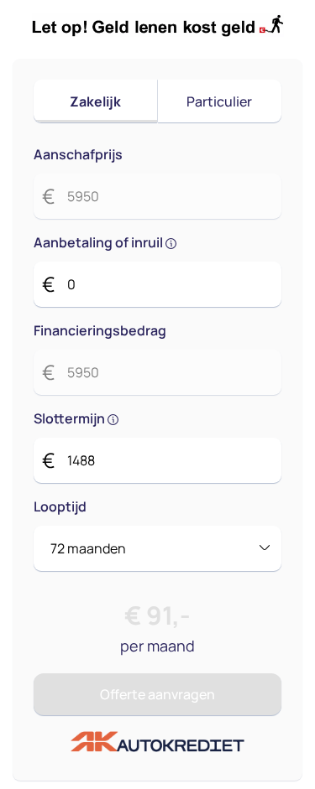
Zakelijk (95, 101)
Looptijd (60, 506)
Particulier (219, 101)
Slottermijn (71, 418)
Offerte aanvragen (157, 694)
